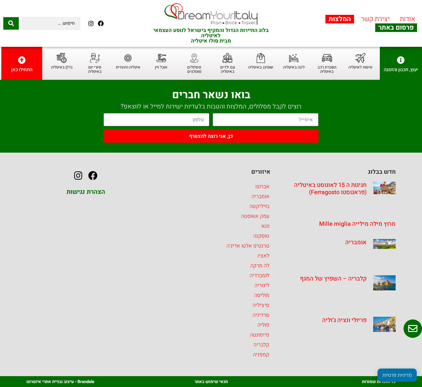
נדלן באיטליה (62, 67)
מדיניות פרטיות (397, 375)
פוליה (263, 325)
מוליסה (261, 295)
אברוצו (262, 187)
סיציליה (261, 305)
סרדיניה (261, 315)
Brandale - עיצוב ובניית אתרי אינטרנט (60, 381)
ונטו (265, 226)
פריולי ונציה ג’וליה (344, 320)
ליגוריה (262, 285)
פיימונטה (259, 335)
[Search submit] (11, 23)
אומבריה (356, 242)
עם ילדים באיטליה (227, 69)
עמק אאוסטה (255, 216)
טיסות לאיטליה (360, 67)
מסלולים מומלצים (194, 69)
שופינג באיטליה (260, 67)
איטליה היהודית (128, 67)
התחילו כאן (21, 69)
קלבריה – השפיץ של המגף (333, 278)
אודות (407, 19)
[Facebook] (101, 23)
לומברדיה (259, 276)
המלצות (340, 19)
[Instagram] (91, 23)
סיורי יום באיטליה (95, 69)
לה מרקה (259, 266)
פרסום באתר (396, 27)
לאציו (263, 256)
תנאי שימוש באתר (211, 381)
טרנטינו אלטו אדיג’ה (247, 246)
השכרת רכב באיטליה (326, 69)
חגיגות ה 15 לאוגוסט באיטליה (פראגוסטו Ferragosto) (330, 189)
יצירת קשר (375, 19)
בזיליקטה (259, 206)
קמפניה (261, 355)
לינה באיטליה (294, 67)
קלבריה (261, 345)
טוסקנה (261, 236)
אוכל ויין (161, 67)
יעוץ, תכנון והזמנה (401, 69)
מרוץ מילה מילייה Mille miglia (357, 224)
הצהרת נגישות (86, 191)
